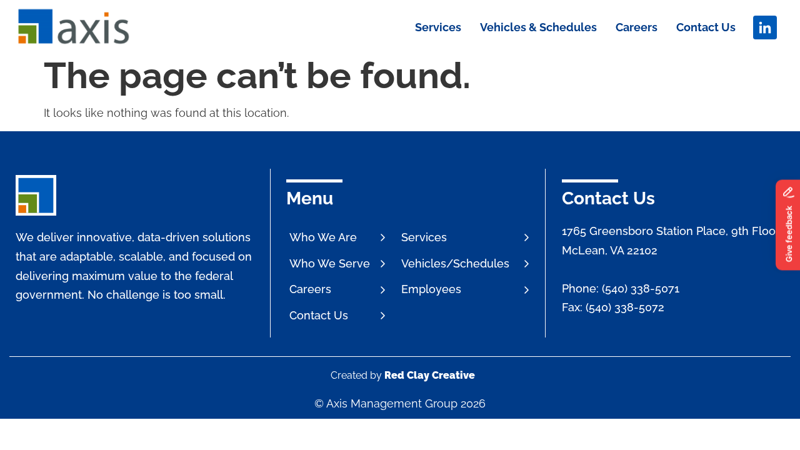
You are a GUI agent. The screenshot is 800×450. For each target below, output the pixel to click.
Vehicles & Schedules (538, 27)
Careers (637, 27)
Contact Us (706, 27)
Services (438, 27)
